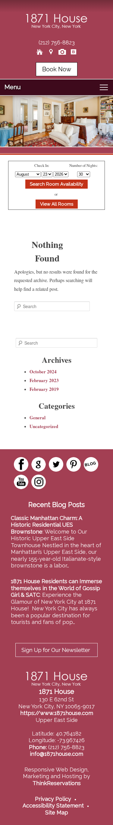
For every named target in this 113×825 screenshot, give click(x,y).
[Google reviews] (38, 464)
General (38, 417)
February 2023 (44, 380)
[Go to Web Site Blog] (73, 51)
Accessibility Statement (53, 805)
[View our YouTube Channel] (21, 482)
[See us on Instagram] (38, 482)
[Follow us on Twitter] (56, 464)
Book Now (56, 69)
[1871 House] (56, 26)
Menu (13, 87)
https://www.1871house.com (56, 713)
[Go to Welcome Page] (40, 51)
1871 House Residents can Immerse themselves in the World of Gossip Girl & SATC (56, 588)
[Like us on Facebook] (21, 464)
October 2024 (43, 371)
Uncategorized (44, 426)
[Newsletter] (56, 658)
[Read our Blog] (91, 464)
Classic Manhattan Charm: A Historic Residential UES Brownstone (46, 525)
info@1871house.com (56, 754)
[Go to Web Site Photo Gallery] (62, 51)
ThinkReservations (57, 783)
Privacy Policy (53, 799)
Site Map (56, 812)
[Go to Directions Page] (51, 51)
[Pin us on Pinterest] (73, 464)
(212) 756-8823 (57, 42)
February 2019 (44, 389)
